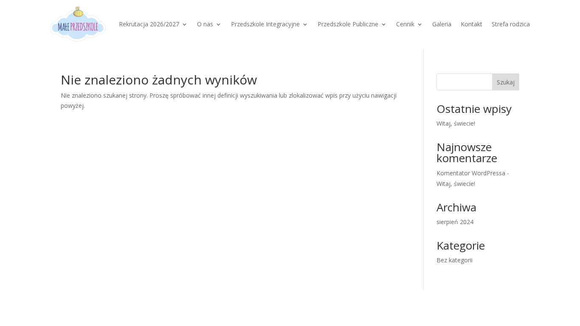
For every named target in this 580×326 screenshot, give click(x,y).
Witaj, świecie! (455, 123)
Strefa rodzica (511, 24)
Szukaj (506, 82)
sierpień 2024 (454, 222)
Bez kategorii (454, 260)
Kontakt (471, 24)
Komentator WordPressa (470, 173)
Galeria (441, 24)
